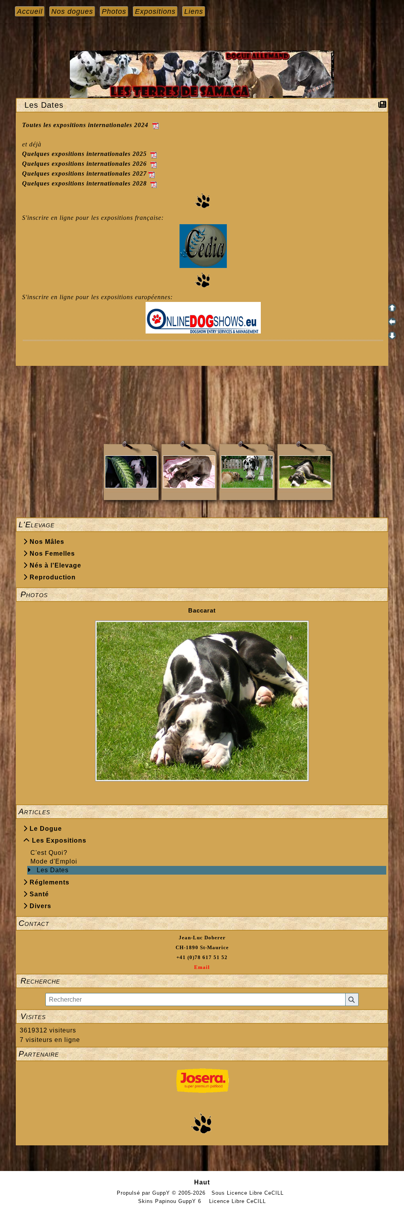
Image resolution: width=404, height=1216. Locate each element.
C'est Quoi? (48, 852)
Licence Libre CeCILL (236, 1201)
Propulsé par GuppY (144, 1193)
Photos (202, 594)
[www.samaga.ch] (202, 73)
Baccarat (202, 610)
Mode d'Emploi (53, 861)
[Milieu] (392, 322)
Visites (202, 1016)
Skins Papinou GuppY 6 (171, 1201)
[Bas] (392, 335)
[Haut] (392, 308)
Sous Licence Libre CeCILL (248, 1193)
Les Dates (53, 870)
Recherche (202, 980)
